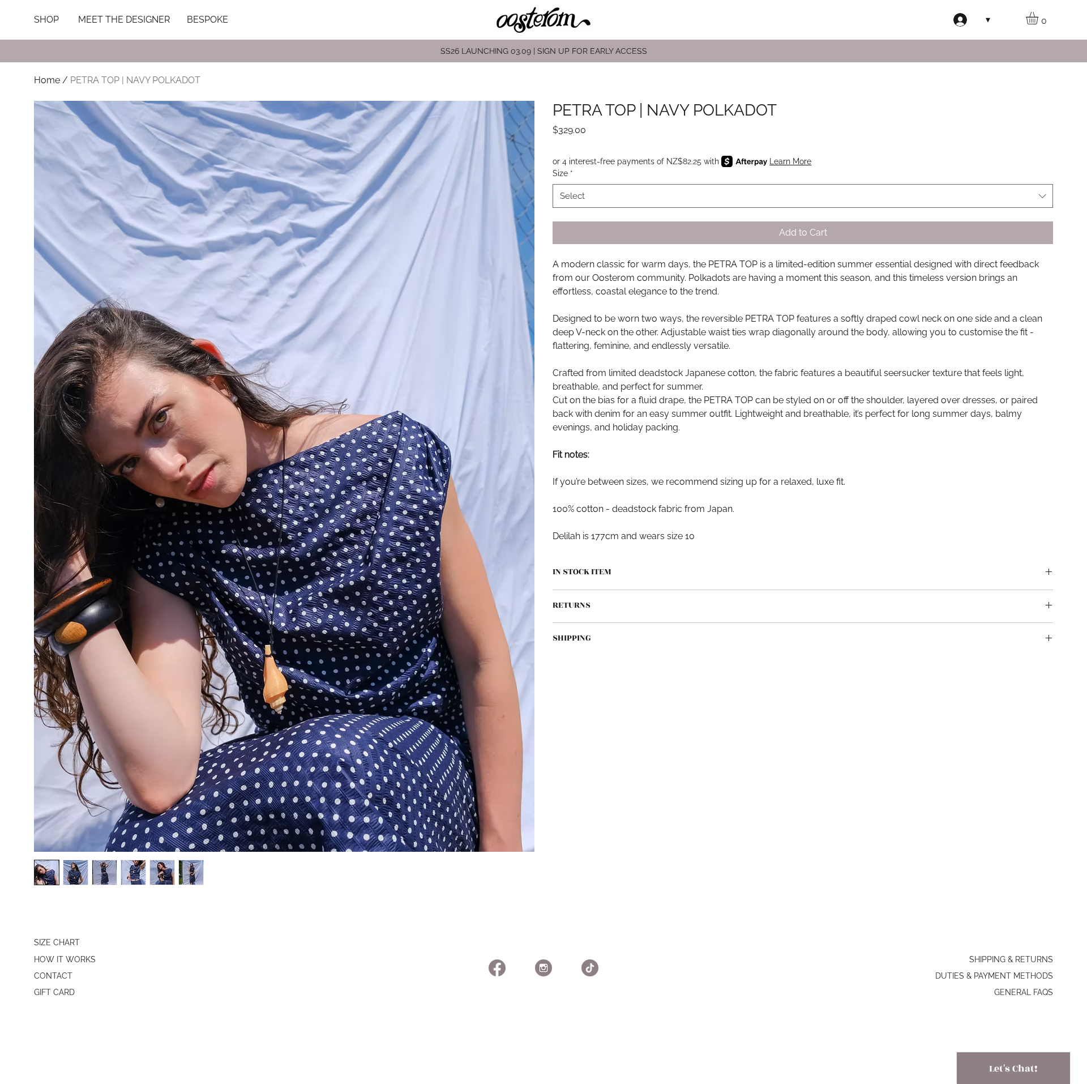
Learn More (790, 161)
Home (47, 80)
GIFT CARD (54, 992)
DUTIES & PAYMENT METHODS (994, 975)
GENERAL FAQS (1023, 992)
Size (563, 173)
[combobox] (803, 196)
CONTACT (53, 975)
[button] (1039, 18)
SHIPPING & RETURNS (1011, 959)
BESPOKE (207, 19)
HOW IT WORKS (65, 959)
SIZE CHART (57, 942)
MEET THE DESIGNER (124, 19)
